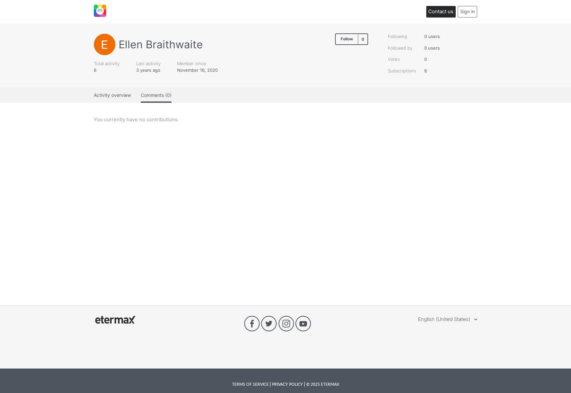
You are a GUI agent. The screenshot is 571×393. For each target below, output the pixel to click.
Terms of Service (251, 384)
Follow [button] (347, 38)
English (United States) (445, 319)
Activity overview (112, 95)
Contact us (440, 11)
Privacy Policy (287, 384)
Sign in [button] (467, 11)
